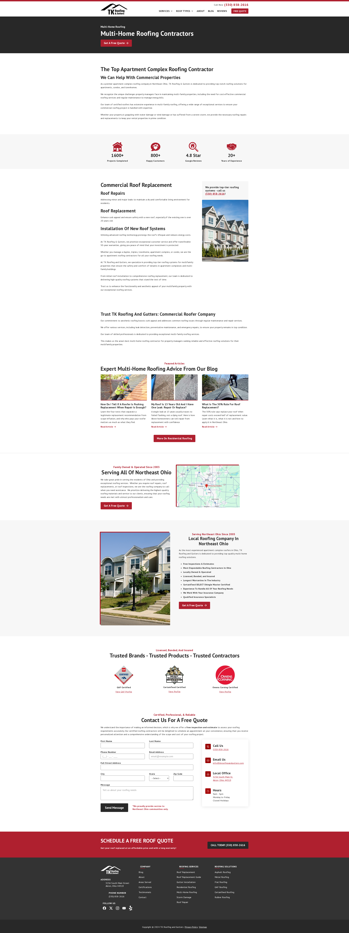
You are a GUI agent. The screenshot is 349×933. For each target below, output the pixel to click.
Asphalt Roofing (223, 872)
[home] (114, 9)
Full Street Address (111, 763)
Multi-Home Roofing (187, 892)
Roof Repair (182, 902)
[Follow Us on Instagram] (117, 908)
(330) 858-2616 (215, 193)
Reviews (222, 11)
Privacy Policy (191, 927)
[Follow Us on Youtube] (124, 908)
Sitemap (203, 927)
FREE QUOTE (240, 11)
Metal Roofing (222, 877)
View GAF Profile (123, 691)
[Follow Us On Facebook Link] (104, 908)
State (152, 773)
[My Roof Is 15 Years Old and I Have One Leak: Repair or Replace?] (174, 387)
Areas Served (145, 882)
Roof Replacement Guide (189, 877)
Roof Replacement (186, 872)
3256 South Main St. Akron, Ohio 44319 (223, 778)
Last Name (155, 741)
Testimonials (145, 892)
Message (105, 784)
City (103, 773)
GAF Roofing (221, 887)
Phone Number (108, 752)
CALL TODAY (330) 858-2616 (228, 845)
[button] (166, 11)
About (201, 11)
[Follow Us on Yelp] (130, 908)
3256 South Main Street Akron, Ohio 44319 (117, 884)
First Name (106, 741)
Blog (211, 11)
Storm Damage (184, 897)
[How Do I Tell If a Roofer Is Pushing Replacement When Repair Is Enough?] (124, 387)
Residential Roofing (186, 887)
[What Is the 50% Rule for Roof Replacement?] (225, 387)
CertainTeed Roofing (224, 892)
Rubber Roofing (222, 897)
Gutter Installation (186, 882)
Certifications (145, 887)
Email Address (156, 752)
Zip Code (177, 773)
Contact (142, 897)
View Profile (174, 691)
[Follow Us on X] (111, 908)
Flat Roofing (221, 882)
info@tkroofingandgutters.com (228, 763)
